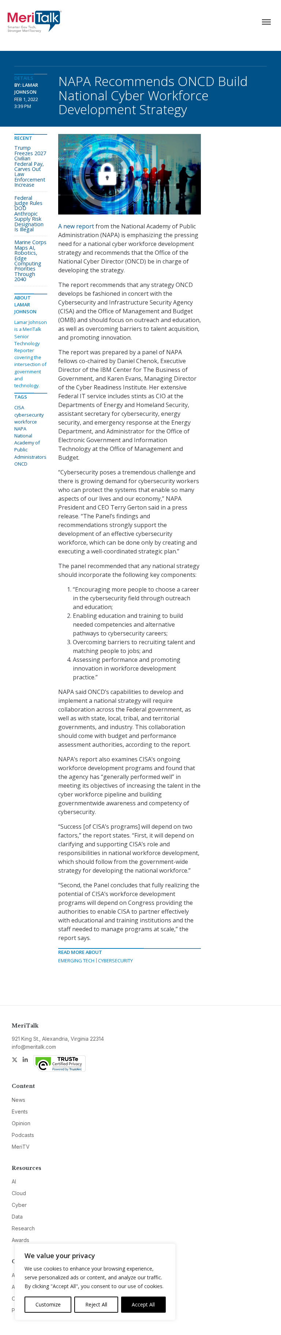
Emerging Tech (76, 960)
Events (20, 1111)
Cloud (19, 1193)
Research (23, 1228)
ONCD (20, 463)
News (18, 1100)
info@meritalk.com (34, 1047)
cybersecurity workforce (29, 418)
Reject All (96, 1304)
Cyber (19, 1205)
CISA (19, 407)
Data (17, 1216)
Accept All (143, 1304)
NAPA (20, 428)
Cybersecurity (115, 960)
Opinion (21, 1123)
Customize (48, 1304)
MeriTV (21, 1147)
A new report (76, 226)
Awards (20, 1240)
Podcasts (23, 1135)
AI (14, 1181)
